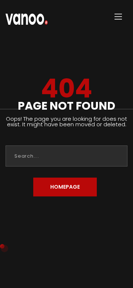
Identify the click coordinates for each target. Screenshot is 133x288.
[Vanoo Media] (27, 17)
